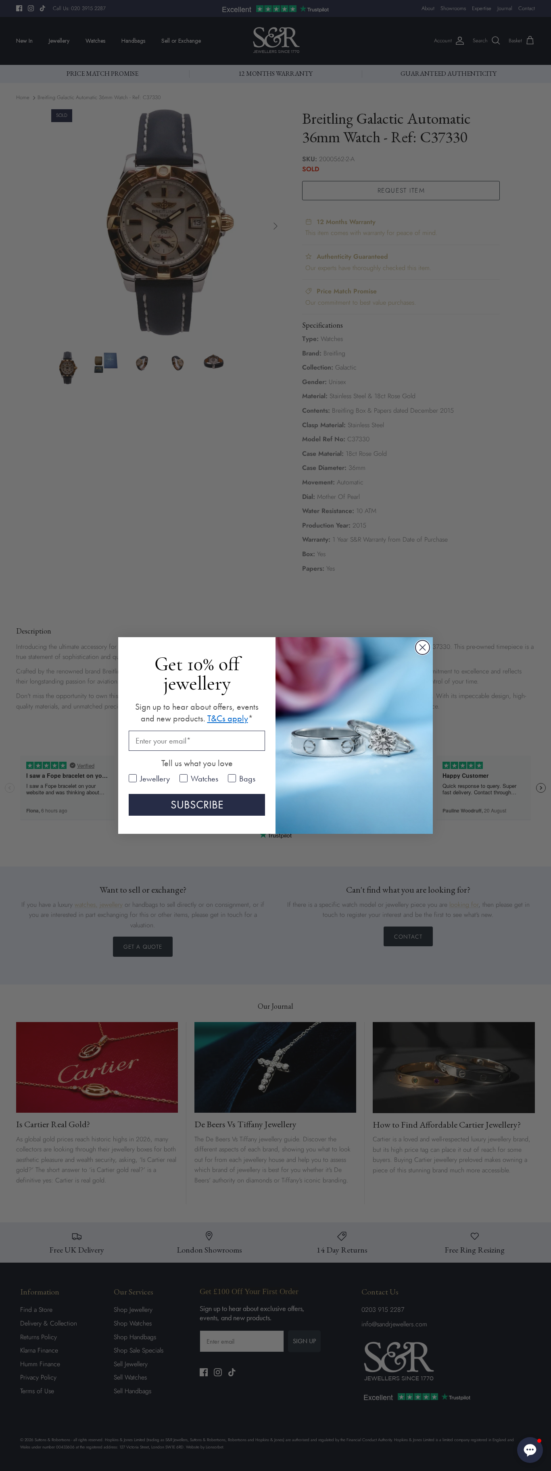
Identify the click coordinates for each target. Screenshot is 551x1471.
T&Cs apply (227, 718)
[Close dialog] (422, 647)
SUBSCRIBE (197, 805)
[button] (530, 1450)
